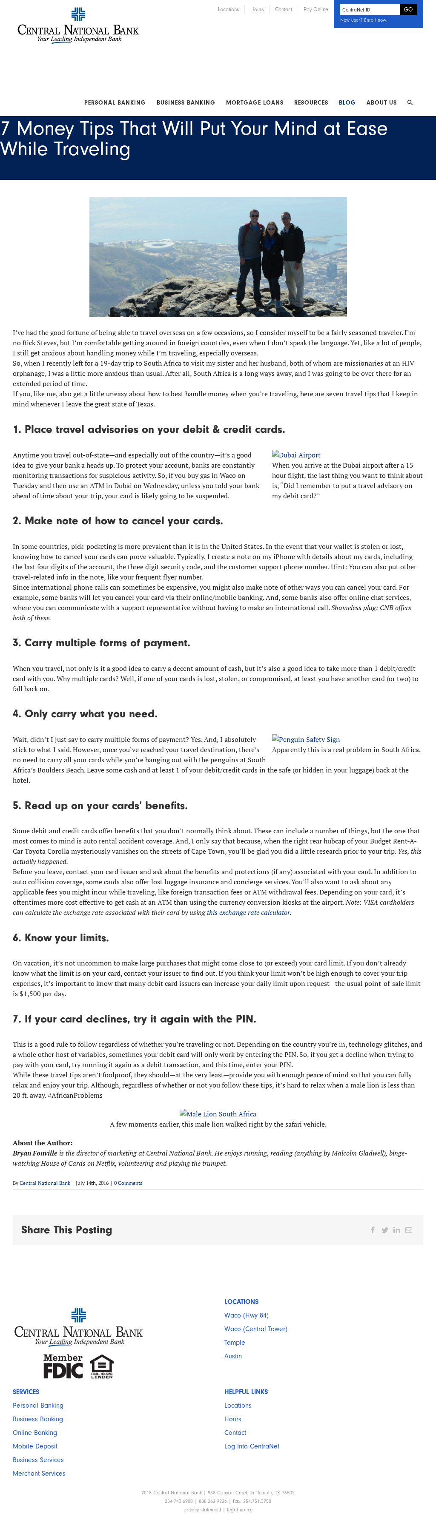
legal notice (239, 1510)
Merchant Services (39, 1473)
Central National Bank (45, 1183)
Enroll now (375, 20)
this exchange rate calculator (248, 912)
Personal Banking (38, 1405)
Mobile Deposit (35, 1446)
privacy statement (202, 1510)
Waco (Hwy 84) (246, 1315)
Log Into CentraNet (251, 1446)
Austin (233, 1356)
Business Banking (38, 1419)
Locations (238, 1405)
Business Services (38, 1460)
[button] (410, 103)
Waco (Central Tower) (255, 1329)
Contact (235, 1432)
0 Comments (128, 1183)
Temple (234, 1342)
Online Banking (35, 1432)
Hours (232, 1419)
